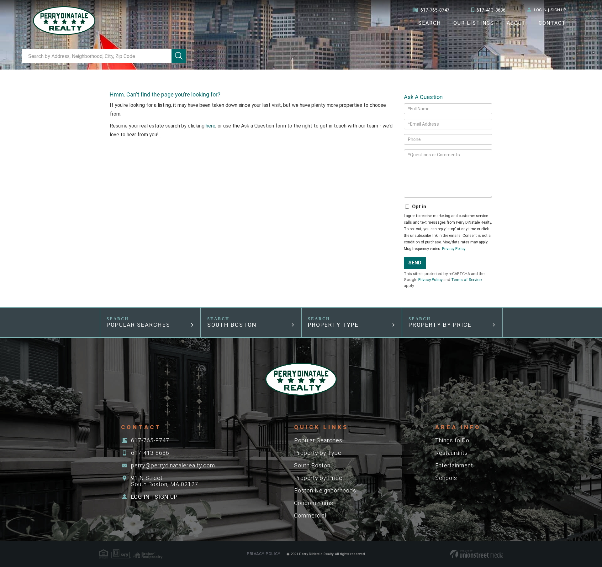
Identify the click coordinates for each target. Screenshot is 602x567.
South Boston (232, 324)
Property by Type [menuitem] (317, 453)
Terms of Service (466, 279)
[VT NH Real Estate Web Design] (476, 554)
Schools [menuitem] (446, 478)
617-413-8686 (491, 10)
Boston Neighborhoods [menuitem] (325, 490)
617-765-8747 (434, 10)
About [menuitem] (516, 23)
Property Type (333, 324)
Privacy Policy (453, 249)
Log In (540, 10)
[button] (179, 56)
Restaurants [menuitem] (451, 453)
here (210, 126)
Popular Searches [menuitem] (318, 440)
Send (414, 263)
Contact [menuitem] (552, 23)
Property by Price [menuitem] (318, 478)
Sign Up (558, 10)
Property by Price (440, 324)
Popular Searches (138, 324)
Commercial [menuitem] (310, 515)
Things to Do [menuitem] (452, 440)
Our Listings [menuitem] (473, 23)
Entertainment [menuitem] (454, 465)
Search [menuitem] (429, 23)
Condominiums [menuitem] (313, 503)
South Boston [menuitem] (312, 465)
